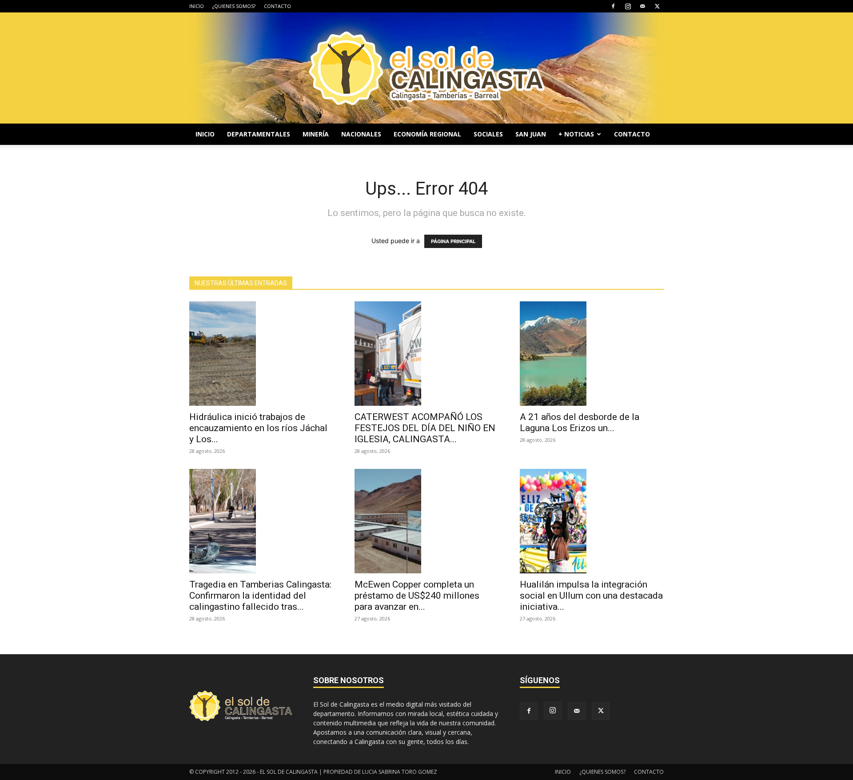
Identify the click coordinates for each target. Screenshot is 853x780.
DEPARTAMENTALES (258, 134)
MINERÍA (316, 134)
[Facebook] (613, 6)
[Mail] (642, 6)
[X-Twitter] (657, 6)
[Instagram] (627, 6)
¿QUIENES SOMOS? (233, 6)
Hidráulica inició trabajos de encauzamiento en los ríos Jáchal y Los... (258, 428)
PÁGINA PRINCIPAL (453, 241)
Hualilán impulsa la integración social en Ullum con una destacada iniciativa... (591, 595)
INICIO (196, 6)
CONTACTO (277, 6)
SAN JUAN (530, 134)
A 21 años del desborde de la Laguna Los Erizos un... (579, 422)
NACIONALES (361, 134)
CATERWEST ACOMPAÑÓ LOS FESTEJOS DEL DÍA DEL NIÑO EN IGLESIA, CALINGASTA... (425, 428)
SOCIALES (488, 134)
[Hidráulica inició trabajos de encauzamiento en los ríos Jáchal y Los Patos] (261, 353)
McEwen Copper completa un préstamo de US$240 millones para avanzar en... (417, 595)
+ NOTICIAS (576, 134)
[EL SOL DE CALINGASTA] (426, 68)
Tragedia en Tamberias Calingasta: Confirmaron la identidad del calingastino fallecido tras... (260, 595)
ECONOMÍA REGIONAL (427, 134)
